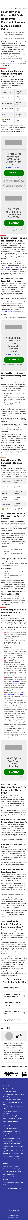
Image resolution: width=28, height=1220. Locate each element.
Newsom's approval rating (18, 957)
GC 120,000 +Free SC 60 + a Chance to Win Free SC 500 (13, 213)
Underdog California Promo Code (12, 1159)
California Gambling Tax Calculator (12, 1171)
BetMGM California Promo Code (12, 1131)
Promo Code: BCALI (14, 167)
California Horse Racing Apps (11, 1116)
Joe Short (7, 32)
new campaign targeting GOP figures (14, 694)
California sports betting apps (13, 267)
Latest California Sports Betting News (13, 1094)
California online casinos (16, 866)
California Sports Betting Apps (11, 1097)
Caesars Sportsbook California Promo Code (13, 1134)
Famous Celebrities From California (12, 1118)
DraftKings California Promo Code (12, 1141)
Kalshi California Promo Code (11, 1156)
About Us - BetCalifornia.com (11, 1166)
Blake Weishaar (19, 34)
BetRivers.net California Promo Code (13, 1153)
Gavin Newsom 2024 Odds (10, 1089)
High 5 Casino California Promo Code (13, 1151)
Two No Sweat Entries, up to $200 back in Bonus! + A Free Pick (13, 159)
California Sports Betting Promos (12, 1099)
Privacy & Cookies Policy (10, 1177)
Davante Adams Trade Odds (10, 1121)
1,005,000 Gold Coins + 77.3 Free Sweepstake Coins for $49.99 (13, 345)
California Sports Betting (9, 1091)
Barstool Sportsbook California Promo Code (13, 1147)
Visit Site (14, 173)
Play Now (14, 223)
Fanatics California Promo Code (11, 1143)
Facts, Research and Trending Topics (13, 1169)
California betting (16, 62)
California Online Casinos (10, 1128)
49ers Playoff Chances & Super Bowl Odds (13, 1103)
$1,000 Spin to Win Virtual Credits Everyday (14, 762)
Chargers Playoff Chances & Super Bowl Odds (12, 1112)
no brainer (17, 681)
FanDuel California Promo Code (11, 1138)
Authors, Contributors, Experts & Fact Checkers (13, 1183)
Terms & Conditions (8, 1174)
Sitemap (5, 1179)
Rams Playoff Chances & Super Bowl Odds (13, 1107)
